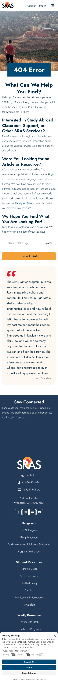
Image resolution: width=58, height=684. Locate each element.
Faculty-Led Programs (29, 629)
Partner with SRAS (29, 622)
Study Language (29, 537)
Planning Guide (29, 569)
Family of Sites (23, 203)
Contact (31, 6)
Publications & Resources (29, 597)
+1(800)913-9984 (31, 482)
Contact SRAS (29, 256)
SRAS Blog (29, 605)
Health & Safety (29, 583)
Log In (42, 6)
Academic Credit (29, 576)
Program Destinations (29, 551)
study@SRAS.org (31, 489)
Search (48, 243)
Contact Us (31, 475)
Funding (29, 590)
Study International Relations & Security (29, 544)
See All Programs (29, 530)
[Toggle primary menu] (52, 5)
